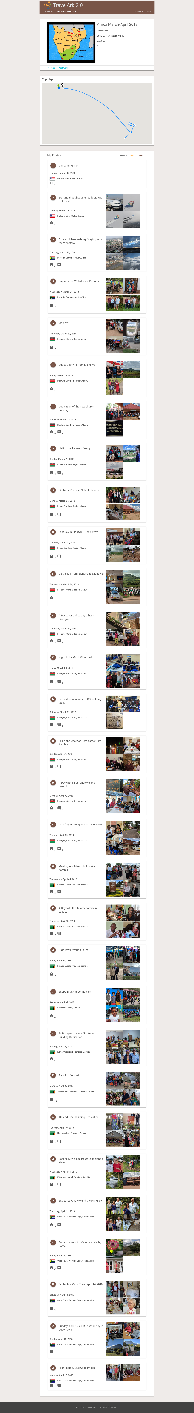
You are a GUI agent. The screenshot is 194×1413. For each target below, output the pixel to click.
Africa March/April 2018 (66, 11)
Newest (142, 155)
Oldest (132, 155)
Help (77, 1407)
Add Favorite (64, 68)
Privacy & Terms (91, 1407)
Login (149, 11)
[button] (135, 125)
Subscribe (50, 68)
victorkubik (48, 11)
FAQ (82, 1407)
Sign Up (140, 11)
